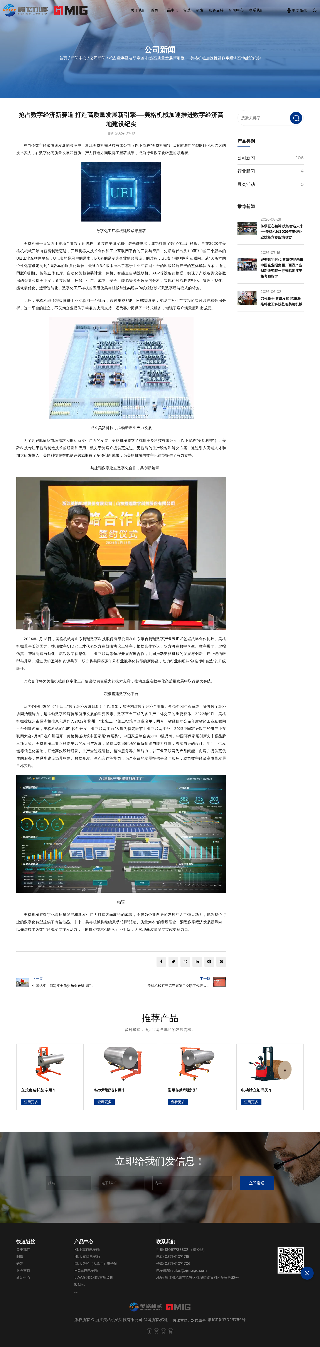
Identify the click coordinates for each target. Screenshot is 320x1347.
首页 (154, 10)
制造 (187, 10)
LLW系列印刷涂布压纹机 (93, 1278)
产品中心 (170, 10)
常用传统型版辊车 (183, 1090)
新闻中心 (236, 10)
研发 (200, 10)
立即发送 (256, 1183)
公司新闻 (239, 20)
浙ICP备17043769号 (227, 1319)
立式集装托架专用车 (38, 1090)
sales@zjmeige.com (189, 1271)
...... (76, 1291)
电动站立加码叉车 (256, 1090)
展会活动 (246, 184)
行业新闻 (246, 171)
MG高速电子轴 (86, 1271)
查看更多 (31, 1102)
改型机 (79, 1284)
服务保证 (219, 20)
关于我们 (138, 10)
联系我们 (256, 10)
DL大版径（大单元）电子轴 (95, 1264)
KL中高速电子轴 (87, 1250)
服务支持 (216, 10)
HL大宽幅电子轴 (87, 1257)
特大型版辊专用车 (110, 1090)
